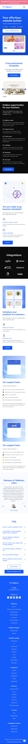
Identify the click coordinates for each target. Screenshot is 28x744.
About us (14, 603)
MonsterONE (14, 699)
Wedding (14, 654)
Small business (14, 643)
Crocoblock (14, 691)
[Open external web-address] (14, 88)
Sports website (14, 657)
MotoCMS (14, 694)
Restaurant (14, 646)
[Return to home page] (7, 7)
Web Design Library (14, 702)
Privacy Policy (14, 620)
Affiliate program (14, 609)
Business (14, 667)
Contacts (14, 630)
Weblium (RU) (14, 723)
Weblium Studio (14, 627)
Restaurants (14, 670)
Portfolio (14, 675)
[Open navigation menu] (24, 7)
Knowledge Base (14, 712)
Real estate (14, 659)
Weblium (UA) (14, 726)
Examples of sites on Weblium (14, 606)
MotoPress (14, 697)
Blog (14, 710)
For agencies (14, 614)
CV (14, 640)
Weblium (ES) (14, 728)
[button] (12, 31)
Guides (14, 715)
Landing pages (14, 678)
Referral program (14, 611)
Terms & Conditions (14, 617)
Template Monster (14, 686)
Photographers (14, 673)
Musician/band (14, 638)
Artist (14, 651)
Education (14, 649)
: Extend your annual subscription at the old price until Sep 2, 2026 (14, 2)
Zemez (14, 688)
